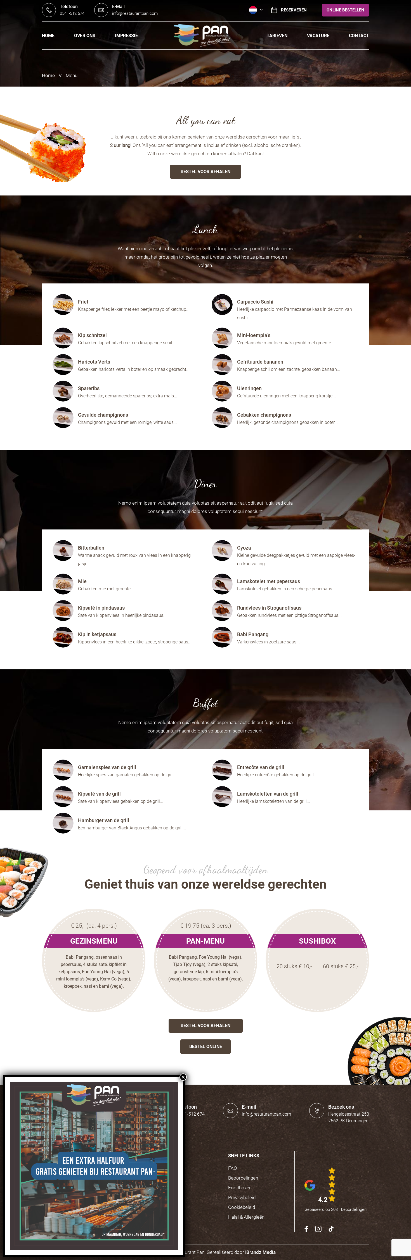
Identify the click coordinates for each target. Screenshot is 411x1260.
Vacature (318, 35)
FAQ (232, 1168)
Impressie (126, 35)
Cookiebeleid (241, 1207)
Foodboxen (240, 1187)
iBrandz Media (260, 1252)
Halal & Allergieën (246, 1217)
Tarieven (277, 35)
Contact (359, 35)
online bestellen (345, 10)
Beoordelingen (243, 1178)
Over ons (84, 35)
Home (48, 35)
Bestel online (205, 1046)
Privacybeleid (242, 1197)
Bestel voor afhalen (205, 171)
